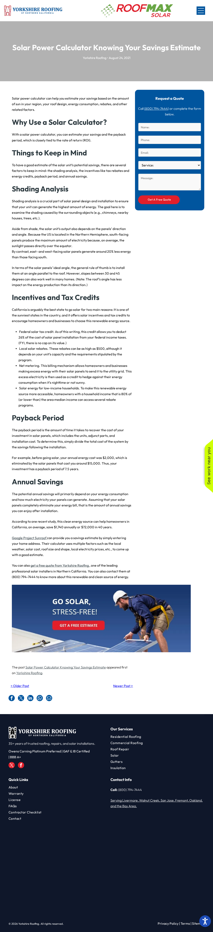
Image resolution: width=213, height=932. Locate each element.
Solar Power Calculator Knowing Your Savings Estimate (65, 667)
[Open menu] (201, 10)
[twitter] (12, 765)
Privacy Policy (168, 923)
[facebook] (21, 765)
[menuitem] (157, 736)
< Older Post (20, 686)
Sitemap (198, 923)
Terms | (186, 923)
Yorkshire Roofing (29, 673)
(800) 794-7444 (156, 108)
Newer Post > (123, 686)
